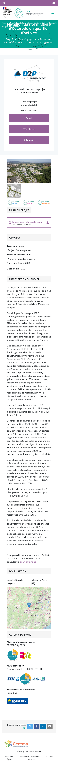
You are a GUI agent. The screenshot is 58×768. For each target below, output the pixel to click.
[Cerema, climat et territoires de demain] (29, 743)
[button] (29, 171)
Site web (29, 139)
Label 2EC (30, 11)
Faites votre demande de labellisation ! (4, 3)
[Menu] (53, 13)
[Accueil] (13, 13)
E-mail (29, 118)
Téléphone (29, 128)
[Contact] (53, 3)
